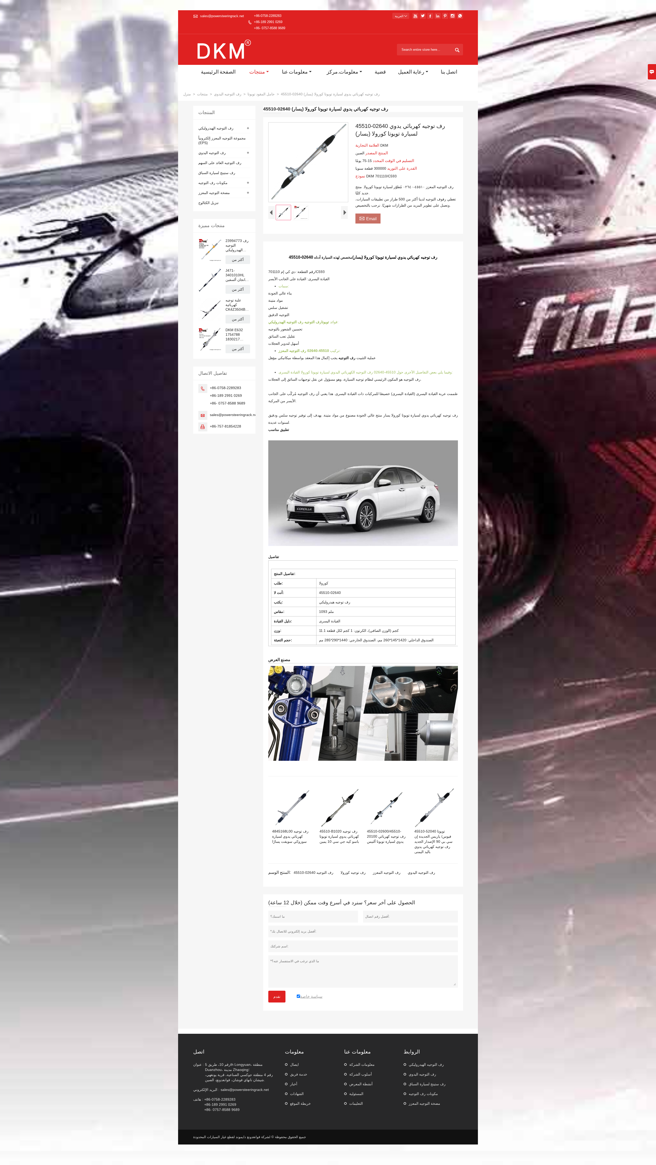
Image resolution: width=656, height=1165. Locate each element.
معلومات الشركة (362, 1064)
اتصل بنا (449, 72)
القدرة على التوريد (401, 168)
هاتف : (198, 1099)
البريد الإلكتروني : (206, 1090)
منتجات (257, 72)
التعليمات (356, 1103)
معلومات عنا (295, 72)
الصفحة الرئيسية (218, 72)
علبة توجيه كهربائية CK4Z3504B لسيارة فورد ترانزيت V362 (236, 305)
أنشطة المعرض (361, 1084)
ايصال (294, 1064)
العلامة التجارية (367, 145)
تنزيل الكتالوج (208, 203)
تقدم (276, 997)
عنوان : (198, 1064)
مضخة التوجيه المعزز (214, 193)
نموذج (360, 176)
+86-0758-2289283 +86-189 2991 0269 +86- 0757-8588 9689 (269, 22)
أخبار (293, 1084)
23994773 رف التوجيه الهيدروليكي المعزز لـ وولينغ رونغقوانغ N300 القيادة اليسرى (237, 245)
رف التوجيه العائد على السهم (219, 163)
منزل (187, 94)
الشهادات (297, 1094)
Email (368, 218)
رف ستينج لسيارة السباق (216, 173)
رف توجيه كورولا (353, 872)
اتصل (198, 1052)
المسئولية (356, 1094)
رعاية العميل (411, 72)
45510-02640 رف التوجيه (313, 872)
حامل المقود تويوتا (261, 94)
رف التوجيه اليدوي (227, 94)
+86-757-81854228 (225, 426)
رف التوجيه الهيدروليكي (215, 128)
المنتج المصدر (376, 153)
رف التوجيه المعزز (387, 872)
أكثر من (238, 260)
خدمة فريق (298, 1074)
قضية (380, 72)
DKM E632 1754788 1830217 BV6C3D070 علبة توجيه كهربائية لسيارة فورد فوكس (236, 334)
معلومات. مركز (342, 72)
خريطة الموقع (300, 1103)
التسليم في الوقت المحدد (393, 160)
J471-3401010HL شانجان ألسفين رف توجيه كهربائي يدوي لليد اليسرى (236, 275)
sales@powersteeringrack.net (222, 16)
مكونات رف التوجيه (213, 183)
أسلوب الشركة (360, 1074)
